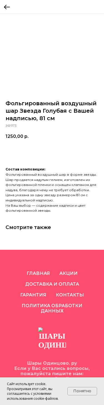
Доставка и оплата (52, 284)
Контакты (70, 295)
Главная (38, 273)
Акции (68, 273)
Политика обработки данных (52, 308)
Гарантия (33, 295)
